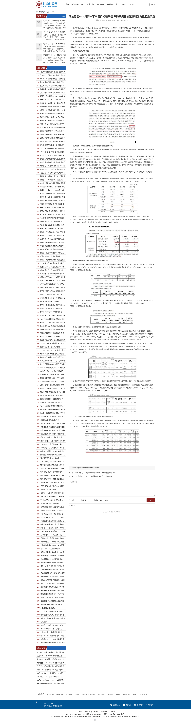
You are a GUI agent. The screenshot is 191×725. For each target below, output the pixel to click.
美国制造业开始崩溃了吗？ (50, 420)
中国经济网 (126, 694)
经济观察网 (101, 694)
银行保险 (100, 4)
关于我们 (79, 711)
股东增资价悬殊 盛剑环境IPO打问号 (52, 228)
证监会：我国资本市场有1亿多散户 (52, 636)
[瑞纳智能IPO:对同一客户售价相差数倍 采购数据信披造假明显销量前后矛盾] (46, 4)
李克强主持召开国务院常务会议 (51, 312)
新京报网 (111, 694)
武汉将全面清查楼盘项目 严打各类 (52, 643)
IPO (82, 4)
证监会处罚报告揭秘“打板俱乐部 (51, 625)
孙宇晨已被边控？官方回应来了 (51, 472)
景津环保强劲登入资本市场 (49, 458)
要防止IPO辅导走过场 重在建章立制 (52, 138)
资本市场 (90, 4)
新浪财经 (92, 694)
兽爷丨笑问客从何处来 (48, 489)
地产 (118, 4)
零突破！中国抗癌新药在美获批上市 (52, 388)
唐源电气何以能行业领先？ (50, 503)
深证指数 (43, 622)
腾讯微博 (90, 468)
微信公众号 (116, 705)
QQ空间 (78, 468)
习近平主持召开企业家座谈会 (50, 256)
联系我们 (150, 705)
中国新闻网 (59, 694)
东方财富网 (143, 694)
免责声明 (104, 711)
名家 (124, 4)
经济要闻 (75, 4)
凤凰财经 (84, 694)
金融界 (135, 694)
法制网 (77, 694)
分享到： (73, 468)
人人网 (95, 468)
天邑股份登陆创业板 (47, 608)
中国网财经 (50, 694)
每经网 (118, 694)
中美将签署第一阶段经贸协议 (50, 347)
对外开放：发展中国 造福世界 (51, 549)
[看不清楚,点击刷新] (101, 500)
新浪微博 (84, 468)
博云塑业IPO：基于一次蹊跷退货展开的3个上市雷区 (93, 476)
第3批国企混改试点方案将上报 (51, 629)
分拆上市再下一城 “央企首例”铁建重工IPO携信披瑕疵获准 (95, 473)
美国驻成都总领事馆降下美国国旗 (52, 249)
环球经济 (110, 4)
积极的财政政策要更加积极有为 (51, 301)
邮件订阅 (128, 705)
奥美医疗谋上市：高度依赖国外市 (52, 639)
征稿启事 (112, 711)
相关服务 (87, 711)
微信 (98, 468)
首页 (67, 4)
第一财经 (69, 694)
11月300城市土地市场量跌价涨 (51, 632)
